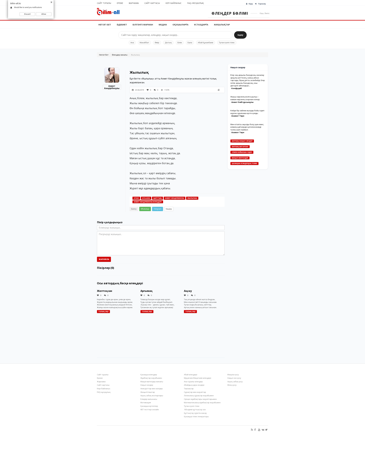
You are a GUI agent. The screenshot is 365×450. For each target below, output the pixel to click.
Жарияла (104, 259)
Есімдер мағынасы (148, 399)
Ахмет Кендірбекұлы (111, 87)
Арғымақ (146, 291)
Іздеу (240, 35)
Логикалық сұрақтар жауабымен (199, 395)
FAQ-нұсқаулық (195, 3)
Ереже (120, 3)
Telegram (157, 209)
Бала (190, 42)
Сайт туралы (104, 3)
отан (136, 198)
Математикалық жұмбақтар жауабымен (202, 402)
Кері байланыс (174, 3)
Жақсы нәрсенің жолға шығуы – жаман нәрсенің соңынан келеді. (245, 98)
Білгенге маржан (143, 24)
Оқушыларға (180, 24)
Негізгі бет (104, 24)
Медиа (163, 24)
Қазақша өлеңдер (148, 374)
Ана (132, 42)
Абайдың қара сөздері (194, 385)
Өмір (157, 42)
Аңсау (188, 291)
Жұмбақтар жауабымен (151, 378)
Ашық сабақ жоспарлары (151, 395)
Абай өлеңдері (190, 374)
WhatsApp (145, 209)
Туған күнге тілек (227, 42)
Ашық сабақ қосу (235, 381)
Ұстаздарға (201, 24)
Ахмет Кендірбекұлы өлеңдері (148, 202)
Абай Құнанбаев (205, 42)
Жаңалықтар (222, 24)
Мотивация (145, 402)
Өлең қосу (232, 385)
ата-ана (146, 198)
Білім (180, 42)
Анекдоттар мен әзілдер (151, 388)
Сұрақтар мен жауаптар (195, 392)
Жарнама (134, 3)
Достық (168, 42)
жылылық (192, 198)
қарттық (157, 198)
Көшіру (169, 209)
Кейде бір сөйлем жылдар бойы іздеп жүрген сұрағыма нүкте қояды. (247, 112)
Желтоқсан (104, 291)
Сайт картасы (152, 3)
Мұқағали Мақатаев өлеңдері (197, 378)
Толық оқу (103, 311)
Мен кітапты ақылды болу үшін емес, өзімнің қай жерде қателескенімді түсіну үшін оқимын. (247, 127)
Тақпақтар (189, 388)
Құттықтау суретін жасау (195, 413)
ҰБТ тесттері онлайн (149, 409)
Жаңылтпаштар (147, 392)
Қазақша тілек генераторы (196, 416)
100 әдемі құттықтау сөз (195, 409)
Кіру (251, 3)
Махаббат (144, 42)
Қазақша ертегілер (149, 406)
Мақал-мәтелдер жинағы (151, 381)
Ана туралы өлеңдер (193, 381)
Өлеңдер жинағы (119, 54)
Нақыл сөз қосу (234, 378)
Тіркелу (262, 3)
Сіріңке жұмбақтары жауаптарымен (200, 399)
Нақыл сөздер (146, 385)
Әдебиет (122, 24)
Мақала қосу (233, 374)
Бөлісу (133, 209)
